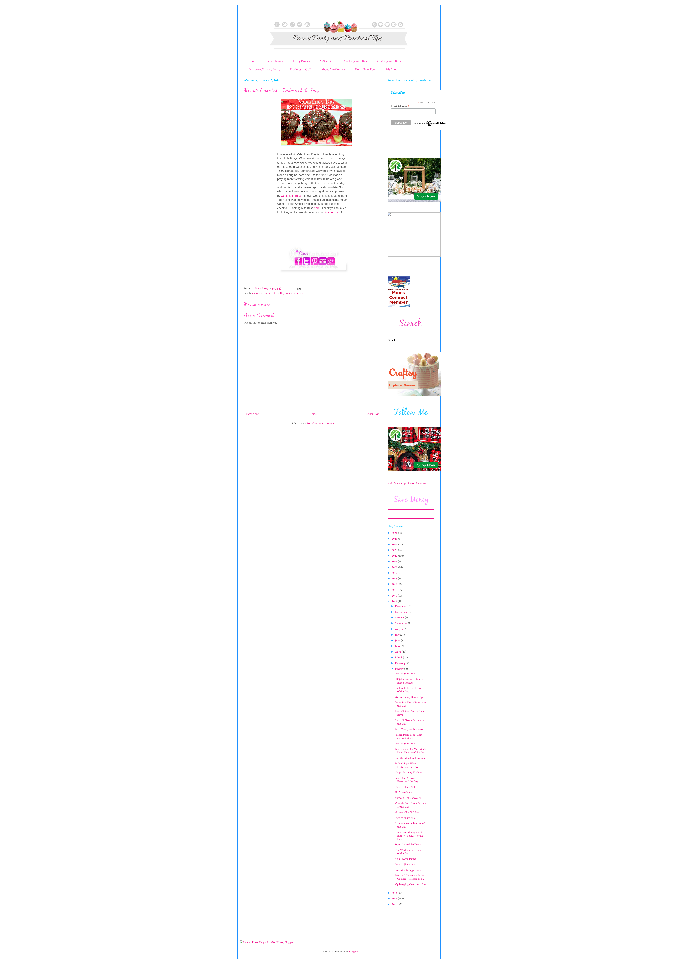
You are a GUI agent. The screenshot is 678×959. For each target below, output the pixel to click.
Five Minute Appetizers (408, 870)
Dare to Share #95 (405, 744)
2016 (395, 590)
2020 (395, 567)
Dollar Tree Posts (365, 69)
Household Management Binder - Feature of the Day (409, 835)
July (397, 635)
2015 (395, 596)
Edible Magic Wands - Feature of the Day (407, 765)
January (399, 669)
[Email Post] (298, 288)
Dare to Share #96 (405, 674)
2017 (395, 584)
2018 (395, 578)
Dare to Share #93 (405, 818)
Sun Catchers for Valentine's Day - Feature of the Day (410, 750)
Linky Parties (301, 61)
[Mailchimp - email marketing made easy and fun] (430, 126)
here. (317, 208)
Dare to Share (332, 212)
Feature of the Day (274, 293)
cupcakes (257, 293)
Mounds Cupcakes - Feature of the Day (410, 805)
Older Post (373, 414)
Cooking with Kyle (356, 61)
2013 (395, 893)
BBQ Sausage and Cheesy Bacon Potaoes (409, 680)
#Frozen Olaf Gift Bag (407, 812)
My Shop (391, 69)
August (399, 629)
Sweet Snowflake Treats (408, 844)
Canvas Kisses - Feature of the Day (409, 825)
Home (252, 61)
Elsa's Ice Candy (403, 792)
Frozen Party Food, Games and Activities (410, 736)
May (398, 646)
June (398, 640)
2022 (395, 556)
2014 (395, 601)
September (401, 623)
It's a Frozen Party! (405, 859)
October (400, 618)
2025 (395, 539)
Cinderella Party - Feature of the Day (409, 689)
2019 (395, 573)
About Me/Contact (333, 69)
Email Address (400, 106)
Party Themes (274, 61)
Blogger (353, 952)
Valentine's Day (294, 293)
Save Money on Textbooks (409, 729)
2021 (395, 561)
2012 (395, 899)
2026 (395, 533)
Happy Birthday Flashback (409, 772)
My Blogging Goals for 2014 (410, 884)
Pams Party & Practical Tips (251, 14)
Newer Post (252, 414)
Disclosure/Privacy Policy (264, 69)
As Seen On (326, 61)
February (400, 663)
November (401, 612)
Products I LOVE (300, 69)
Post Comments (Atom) (320, 423)
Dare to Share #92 (405, 864)
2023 (395, 550)
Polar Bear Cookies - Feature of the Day (406, 779)
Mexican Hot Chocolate (408, 798)
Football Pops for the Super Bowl (410, 713)
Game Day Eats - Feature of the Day (410, 704)
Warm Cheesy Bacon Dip (409, 697)
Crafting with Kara (389, 61)
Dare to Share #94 (405, 787)
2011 (394, 904)
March (399, 657)
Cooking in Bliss (291, 195)
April (398, 652)
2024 (395, 544)
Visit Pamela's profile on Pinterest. (407, 483)
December (401, 606)
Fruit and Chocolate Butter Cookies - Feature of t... (410, 877)
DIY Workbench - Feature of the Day (409, 851)
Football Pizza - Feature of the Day (409, 722)
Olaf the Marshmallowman (410, 758)
